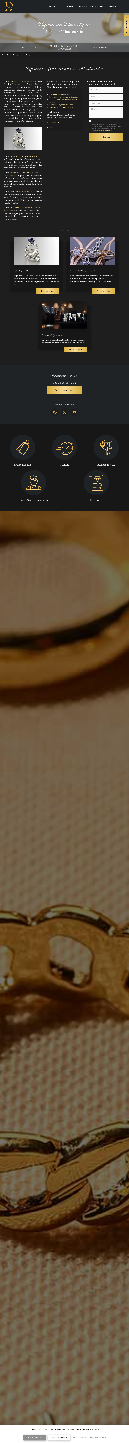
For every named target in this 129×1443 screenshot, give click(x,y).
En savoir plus (47, 291)
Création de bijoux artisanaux (61, 107)
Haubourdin (23, 55)
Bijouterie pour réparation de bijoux (63, 97)
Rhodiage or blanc (22, 271)
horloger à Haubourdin (21, 191)
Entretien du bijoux (98, 6)
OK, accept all (36, 1437)
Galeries (112, 6)
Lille (51, 125)
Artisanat (61, 6)
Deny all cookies (60, 1437)
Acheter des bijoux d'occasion (61, 92)
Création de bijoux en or (52, 335)
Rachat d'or (71, 6)
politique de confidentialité (103, 130)
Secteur (13, 55)
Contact (123, 6)
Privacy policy (99, 1437)
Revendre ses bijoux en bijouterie (84, 271)
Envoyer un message (64, 390)
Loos (51, 127)
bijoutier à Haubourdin (24, 156)
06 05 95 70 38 (29, 47)
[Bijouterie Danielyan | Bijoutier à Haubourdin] (9, 6)
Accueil (52, 6)
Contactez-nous (99, 47)
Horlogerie (83, 6)
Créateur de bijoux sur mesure (61, 105)
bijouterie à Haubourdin (21, 81)
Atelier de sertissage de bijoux (61, 94)
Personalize (81, 1437)
